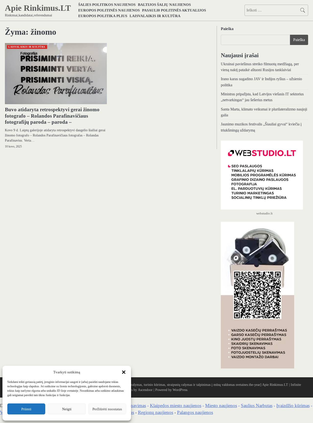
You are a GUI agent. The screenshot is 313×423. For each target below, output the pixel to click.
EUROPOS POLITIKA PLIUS (102, 16)
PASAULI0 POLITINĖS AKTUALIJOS (174, 10)
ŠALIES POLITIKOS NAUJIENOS (106, 4)
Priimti (26, 409)
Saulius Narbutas (256, 405)
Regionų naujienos (155, 412)
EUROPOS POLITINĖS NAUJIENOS (109, 10)
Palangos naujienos (195, 412)
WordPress (180, 390)
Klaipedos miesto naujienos (175, 405)
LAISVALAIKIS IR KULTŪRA (155, 16)
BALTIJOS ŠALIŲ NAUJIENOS (164, 4)
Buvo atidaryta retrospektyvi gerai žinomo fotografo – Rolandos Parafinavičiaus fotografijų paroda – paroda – (52, 116)
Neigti (66, 409)
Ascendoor (145, 390)
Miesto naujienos (221, 405)
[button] (123, 372)
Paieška (227, 29)
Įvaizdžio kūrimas (293, 405)
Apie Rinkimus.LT (38, 7)
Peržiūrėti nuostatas (107, 409)
